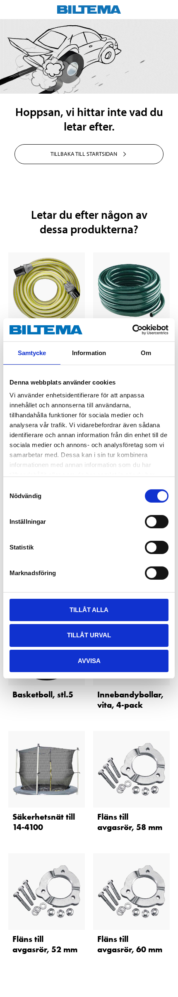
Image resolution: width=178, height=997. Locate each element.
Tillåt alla (89, 609)
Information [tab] (89, 352)
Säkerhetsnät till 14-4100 (43, 821)
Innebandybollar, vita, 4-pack (130, 699)
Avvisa (89, 660)
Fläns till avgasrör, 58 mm (129, 821)
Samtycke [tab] (32, 352)
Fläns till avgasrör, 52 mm (44, 944)
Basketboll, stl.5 (42, 694)
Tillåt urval (89, 635)
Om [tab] (146, 352)
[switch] (156, 521)
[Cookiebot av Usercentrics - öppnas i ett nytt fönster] (132, 329)
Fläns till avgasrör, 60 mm (129, 944)
